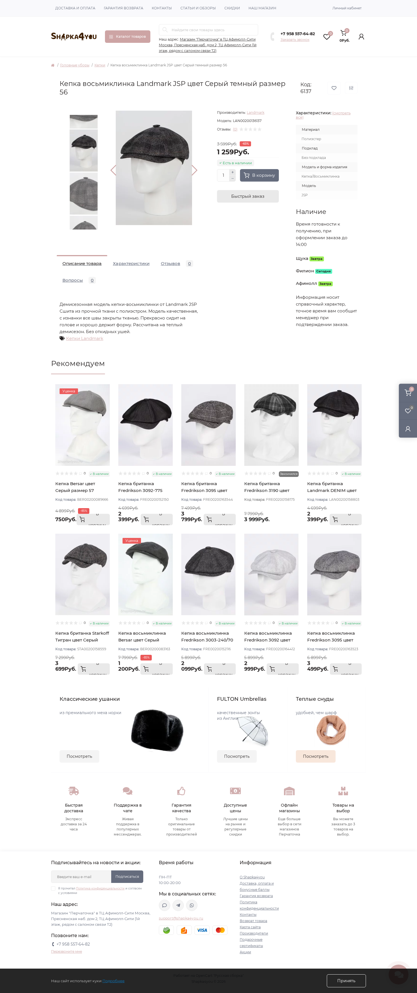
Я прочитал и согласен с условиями (100, 891)
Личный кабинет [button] (347, 8)
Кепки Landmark (84, 338)
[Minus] (232, 179)
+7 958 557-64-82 (298, 33)
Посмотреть (79, 756)
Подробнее (113, 981)
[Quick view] (105, 388)
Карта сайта (250, 927)
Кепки (99, 65)
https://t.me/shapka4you (178, 905)
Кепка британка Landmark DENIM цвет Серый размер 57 (332, 490)
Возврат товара (253, 921)
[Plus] (232, 172)
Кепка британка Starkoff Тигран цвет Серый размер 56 (82, 639)
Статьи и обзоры (198, 8)
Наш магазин (262, 8)
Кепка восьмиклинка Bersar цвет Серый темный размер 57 (142, 639)
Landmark (255, 112)
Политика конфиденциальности (100, 888)
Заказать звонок (295, 39)
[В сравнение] (351, 88)
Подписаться (127, 876)
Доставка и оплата (75, 8)
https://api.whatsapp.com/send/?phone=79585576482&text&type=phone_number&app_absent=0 (191, 905)
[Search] (165, 29)
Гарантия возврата (123, 8)
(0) (235, 129)
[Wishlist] (105, 399)
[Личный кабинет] (408, 428)
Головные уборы (74, 65)
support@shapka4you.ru (181, 918)
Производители (254, 933)
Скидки (232, 8)
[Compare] (105, 410)
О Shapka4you (252, 877)
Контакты (162, 8)
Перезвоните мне (66, 951)
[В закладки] (334, 88)
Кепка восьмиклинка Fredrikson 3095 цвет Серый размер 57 (331, 639)
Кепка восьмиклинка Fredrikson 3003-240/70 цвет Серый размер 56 (207, 639)
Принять (346, 980)
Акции (245, 952)
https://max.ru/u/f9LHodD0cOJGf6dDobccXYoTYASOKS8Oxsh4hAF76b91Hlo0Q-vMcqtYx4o (164, 905)
